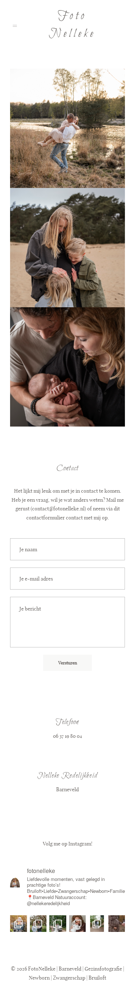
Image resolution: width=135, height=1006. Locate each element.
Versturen (67, 662)
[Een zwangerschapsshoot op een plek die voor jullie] (97, 923)
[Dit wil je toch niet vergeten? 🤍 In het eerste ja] (77, 923)
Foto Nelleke (72, 25)
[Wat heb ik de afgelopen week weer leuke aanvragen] (38, 923)
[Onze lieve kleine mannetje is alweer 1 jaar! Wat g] (18, 923)
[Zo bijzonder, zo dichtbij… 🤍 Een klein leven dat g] (116, 923)
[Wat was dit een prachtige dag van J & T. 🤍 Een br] (57, 923)
